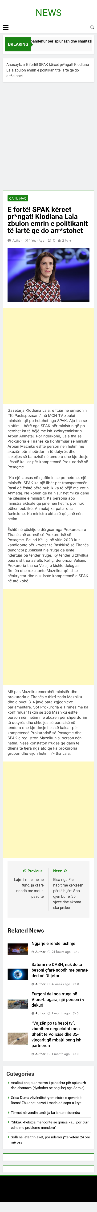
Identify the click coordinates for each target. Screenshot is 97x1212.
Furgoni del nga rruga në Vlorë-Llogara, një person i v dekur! (58, 1000)
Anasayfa (14, 64)
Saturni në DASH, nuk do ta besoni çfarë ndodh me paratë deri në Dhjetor (60, 970)
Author (17, 240)
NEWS (49, 12)
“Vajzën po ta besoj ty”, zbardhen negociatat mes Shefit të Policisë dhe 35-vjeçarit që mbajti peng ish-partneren (57, 1034)
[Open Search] (92, 27)
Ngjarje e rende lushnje (53, 943)
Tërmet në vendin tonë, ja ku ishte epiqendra (45, 1113)
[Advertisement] (48, 137)
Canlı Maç (17, 198)
